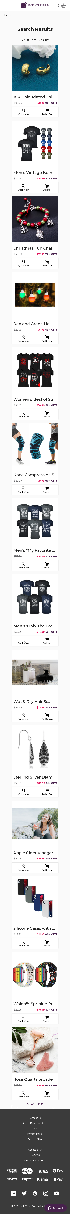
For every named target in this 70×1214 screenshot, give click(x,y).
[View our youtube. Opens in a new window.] (56, 1193)
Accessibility (35, 1149)
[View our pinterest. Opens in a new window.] (35, 1193)
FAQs (35, 1128)
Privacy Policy (35, 1134)
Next (56, 1109)
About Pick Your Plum (35, 1123)
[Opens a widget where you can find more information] (55, 1208)
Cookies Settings (35, 1160)
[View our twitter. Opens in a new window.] (24, 1193)
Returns (35, 1154)
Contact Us (35, 1117)
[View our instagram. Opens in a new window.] (45, 1193)
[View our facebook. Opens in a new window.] (13, 1193)
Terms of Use (35, 1139)
